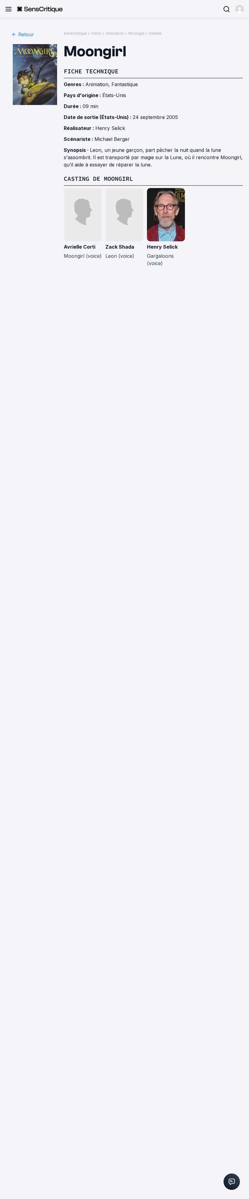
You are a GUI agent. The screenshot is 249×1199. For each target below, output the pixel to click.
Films (96, 33)
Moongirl (136, 33)
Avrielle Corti (79, 247)
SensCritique (75, 33)
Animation (115, 33)
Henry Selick (110, 128)
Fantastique (124, 84)
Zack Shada (119, 247)
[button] (239, 9)
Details (155, 33)
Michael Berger (112, 139)
